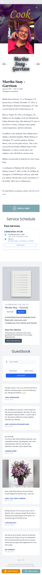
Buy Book (21, 312)
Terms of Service (26, 566)
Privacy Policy (15, 566)
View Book (10, 312)
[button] (21, 474)
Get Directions (21, 245)
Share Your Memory (13, 341)
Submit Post (21, 375)
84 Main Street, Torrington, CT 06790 (20, 241)
